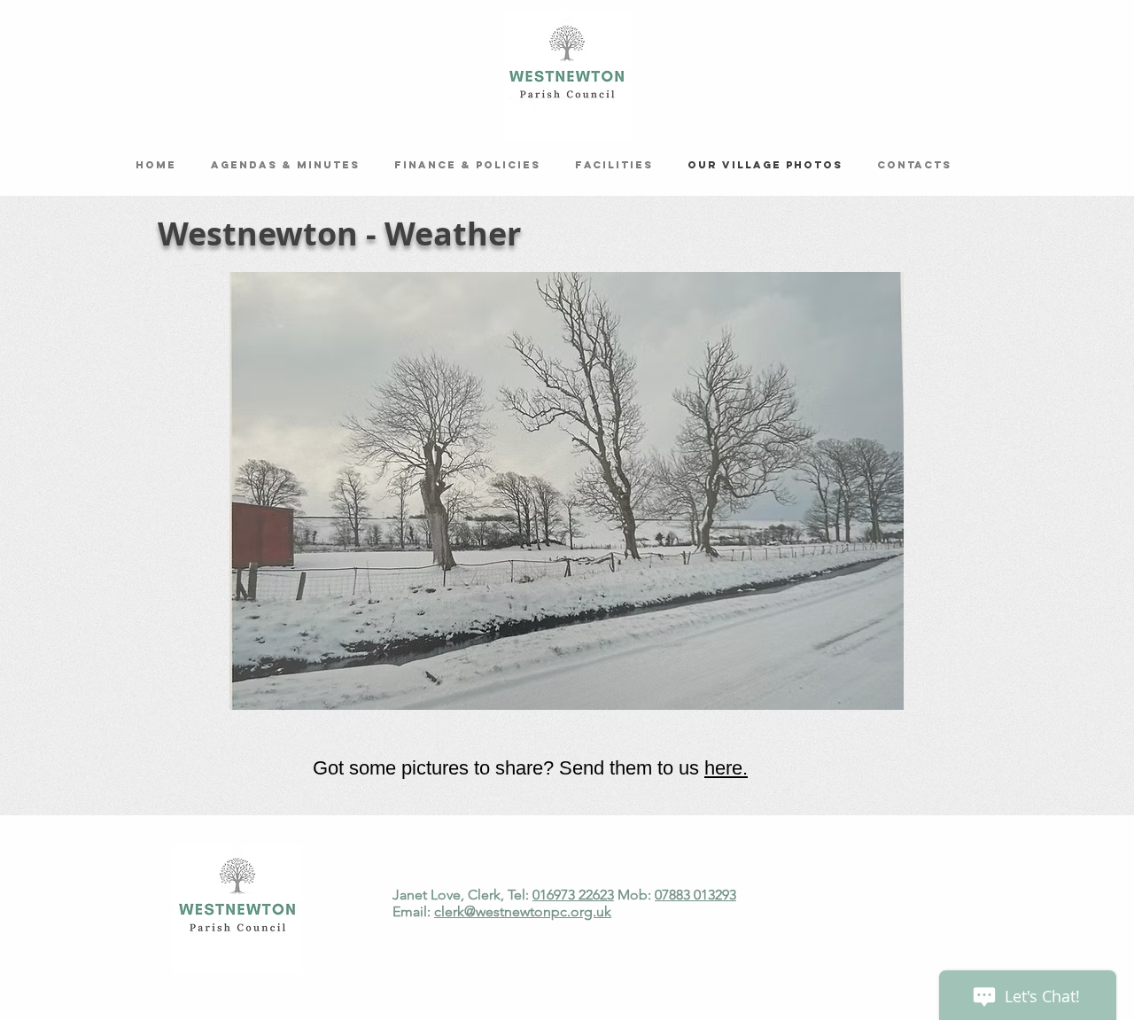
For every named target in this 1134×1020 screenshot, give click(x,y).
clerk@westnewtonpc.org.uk (522, 911)
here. (726, 768)
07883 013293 (695, 894)
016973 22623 (573, 894)
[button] (566, 491)
